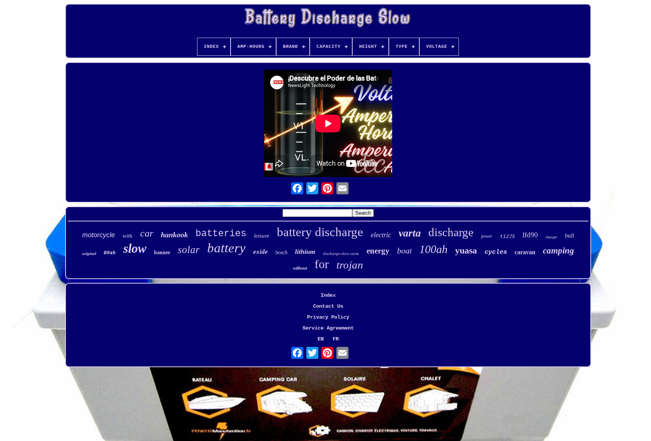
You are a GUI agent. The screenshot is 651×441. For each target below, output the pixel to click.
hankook (174, 234)
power (486, 236)
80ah (110, 253)
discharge (451, 232)
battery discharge (320, 232)
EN (321, 339)
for (322, 264)
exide (260, 251)
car (146, 233)
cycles (495, 252)
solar (189, 249)
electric (381, 235)
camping (558, 250)
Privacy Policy (328, 317)
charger (551, 237)
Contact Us (328, 306)
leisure (261, 236)
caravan (525, 252)
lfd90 (530, 235)
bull (569, 235)
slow (135, 248)
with (127, 236)
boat (404, 250)
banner (162, 252)
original (89, 253)
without (300, 268)
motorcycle (98, 235)
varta (410, 233)
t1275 (507, 236)
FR (336, 339)
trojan (349, 265)
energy (378, 250)
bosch (281, 252)
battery (226, 248)
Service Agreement (328, 328)
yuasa (466, 250)
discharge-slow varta (341, 253)
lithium (305, 251)
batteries (221, 233)
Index (328, 295)
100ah (433, 249)
